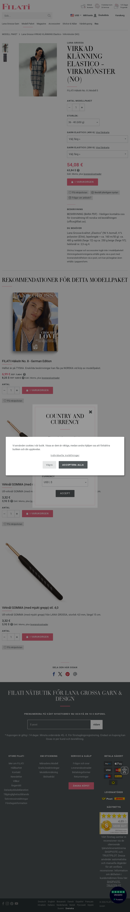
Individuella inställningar (65, 455)
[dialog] (65, 456)
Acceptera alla (73, 465)
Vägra (49, 465)
